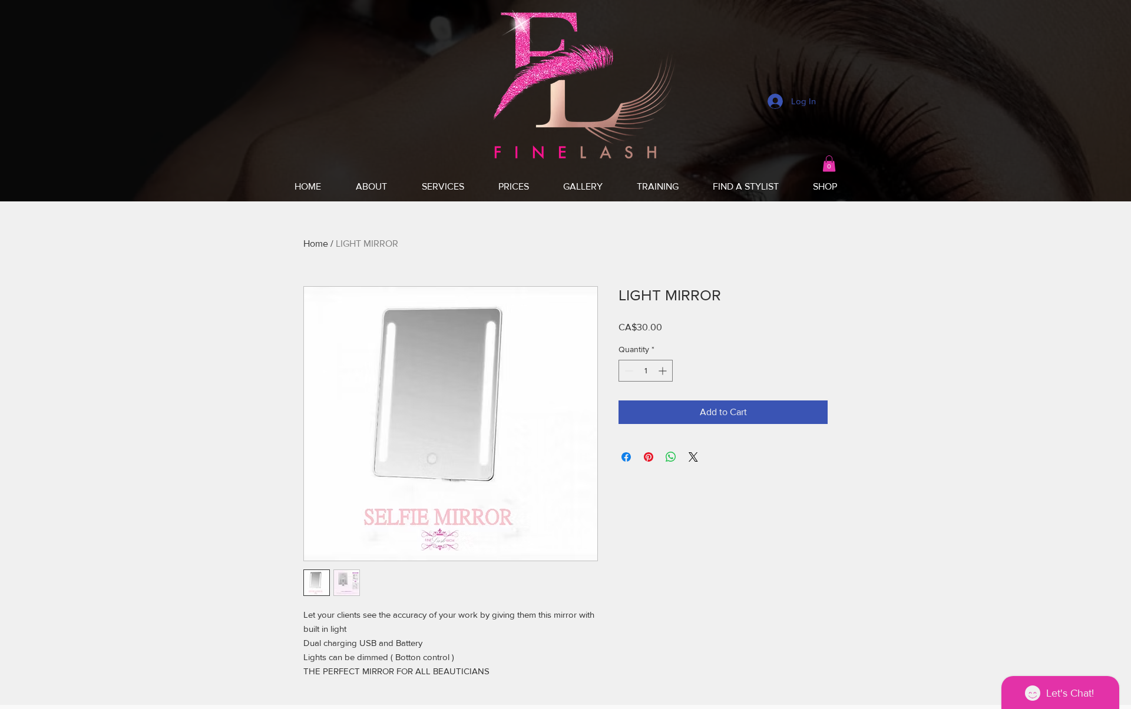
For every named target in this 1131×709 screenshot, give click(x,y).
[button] (829, 163)
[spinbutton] (645, 370)
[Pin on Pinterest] (648, 457)
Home (315, 243)
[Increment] (663, 370)
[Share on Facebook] (626, 457)
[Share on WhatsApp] (671, 457)
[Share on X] (693, 457)
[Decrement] (627, 370)
